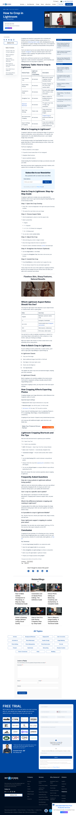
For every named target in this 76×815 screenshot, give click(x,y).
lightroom (26, 563)
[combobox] (58, 712)
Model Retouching (42, 794)
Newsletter (10, 42)
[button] (22, 4)
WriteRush (64, 795)
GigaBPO (63, 781)
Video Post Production (43, 804)
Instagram (28, 51)
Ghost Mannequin (42, 802)
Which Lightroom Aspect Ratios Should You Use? (10, 65)
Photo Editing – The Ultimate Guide (63, 93)
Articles (59, 47)
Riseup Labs (18, 752)
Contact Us (29, 799)
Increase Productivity (54, 790)
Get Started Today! (38, 289)
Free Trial (61, 4)
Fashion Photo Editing (43, 792)
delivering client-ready (33, 42)
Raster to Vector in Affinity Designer (63, 84)
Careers (29, 788)
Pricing (37, 4)
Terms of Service (22, 810)
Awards (28, 786)
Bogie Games (64, 788)
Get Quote (69, 4)
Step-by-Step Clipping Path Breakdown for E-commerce (63, 58)
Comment (20, 665)
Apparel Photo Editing (43, 797)
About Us (29, 781)
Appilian (63, 786)
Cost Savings (52, 788)
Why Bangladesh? (53, 785)
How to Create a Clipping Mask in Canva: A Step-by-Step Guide (63, 69)
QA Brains (63, 800)
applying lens (40, 462)
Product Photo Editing (43, 785)
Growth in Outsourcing (54, 795)
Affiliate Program (30, 794)
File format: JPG (26, 408)
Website (19, 686)
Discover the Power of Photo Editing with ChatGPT (63, 106)
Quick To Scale (53, 793)
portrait (43, 245)
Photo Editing (30, 561)
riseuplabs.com (33, 812)
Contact (54, 4)
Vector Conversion (61, 79)
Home (4, 9)
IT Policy (52, 802)
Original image (46, 115)
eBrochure (47, 4)
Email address (27, 179)
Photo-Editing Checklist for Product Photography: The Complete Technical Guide (63, 44)
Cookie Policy (39, 810)
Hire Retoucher (30, 4)
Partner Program (30, 791)
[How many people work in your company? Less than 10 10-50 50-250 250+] (56, 723)
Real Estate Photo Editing (44, 799)
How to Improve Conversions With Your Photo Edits (63, 52)
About (42, 4)
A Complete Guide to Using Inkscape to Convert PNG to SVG (63, 77)
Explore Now (8, 28)
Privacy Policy (39, 186)
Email (40, 680)
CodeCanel (64, 783)
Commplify (64, 798)
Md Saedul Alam (10, 19)
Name (19, 680)
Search (56, 1)
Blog (7, 9)
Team (28, 783)
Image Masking (60, 71)
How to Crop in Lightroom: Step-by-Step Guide (10, 60)
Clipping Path (60, 61)
